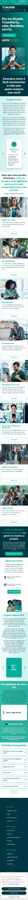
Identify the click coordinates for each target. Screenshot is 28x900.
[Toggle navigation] (24, 10)
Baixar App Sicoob (14, 591)
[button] (6, 724)
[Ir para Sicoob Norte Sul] (8, 7)
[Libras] (26, 361)
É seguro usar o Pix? (8, 766)
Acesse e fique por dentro (14, 553)
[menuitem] (5, 1)
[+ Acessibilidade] (26, 368)
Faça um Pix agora (9, 35)
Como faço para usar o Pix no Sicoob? (11, 779)
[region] (14, 886)
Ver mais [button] (14, 792)
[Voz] (26, 365)
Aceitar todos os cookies (14, 888)
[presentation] (5, 1)
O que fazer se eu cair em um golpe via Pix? (13, 752)
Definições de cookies (14, 897)
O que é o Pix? (7, 772)
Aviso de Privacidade (14, 884)
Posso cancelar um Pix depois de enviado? (12, 760)
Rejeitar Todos (14, 893)
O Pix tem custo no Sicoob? (10, 786)
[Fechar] (25, 874)
